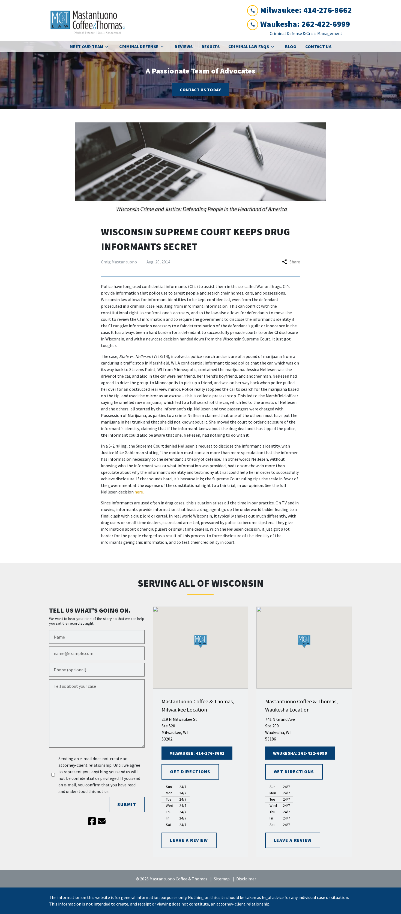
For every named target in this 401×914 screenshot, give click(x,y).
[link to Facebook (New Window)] (92, 821)
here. (139, 492)
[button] (200, 641)
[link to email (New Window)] (102, 821)
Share (294, 261)
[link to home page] (90, 20)
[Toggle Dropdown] (108, 46)
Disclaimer (246, 878)
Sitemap (222, 878)
